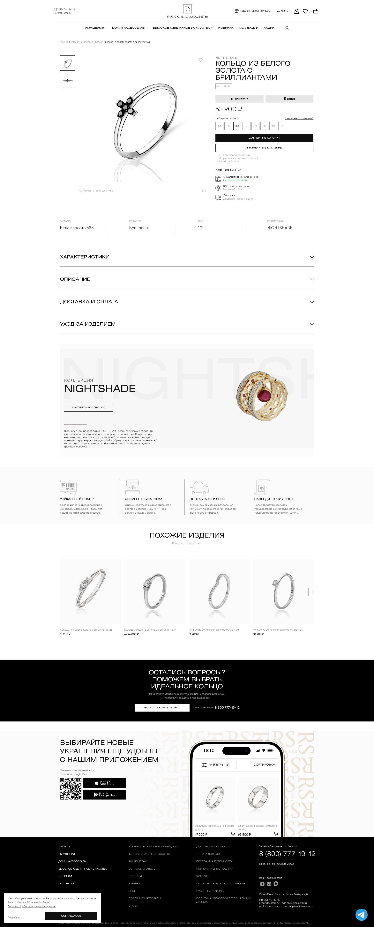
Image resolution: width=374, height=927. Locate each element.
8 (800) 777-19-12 (64, 9)
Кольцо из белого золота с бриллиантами (86, 630)
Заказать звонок (62, 13)
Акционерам (138, 861)
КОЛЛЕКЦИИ (248, 28)
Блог (132, 891)
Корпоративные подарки (215, 869)
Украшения (87, 42)
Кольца (99, 42)
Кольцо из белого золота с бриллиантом (278, 630)
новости (135, 876)
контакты (203, 876)
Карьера (134, 884)
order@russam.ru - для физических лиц (283, 903)
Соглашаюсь (71, 916)
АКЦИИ (269, 28)
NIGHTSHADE (226, 58)
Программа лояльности (214, 861)
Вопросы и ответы (142, 869)
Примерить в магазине (264, 148)
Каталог (75, 42)
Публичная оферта (210, 891)
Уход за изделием (88, 324)
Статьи (133, 906)
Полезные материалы (145, 898)
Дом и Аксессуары (72, 861)
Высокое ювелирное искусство (82, 869)
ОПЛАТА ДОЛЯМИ (208, 854)
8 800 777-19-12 (227, 708)
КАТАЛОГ (64, 847)
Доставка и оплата (89, 302)
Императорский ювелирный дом (153, 847)
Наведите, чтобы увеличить (98, 191)
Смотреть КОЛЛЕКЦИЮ (88, 408)
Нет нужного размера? (299, 118)
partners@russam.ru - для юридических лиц (285, 906)
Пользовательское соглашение (220, 884)
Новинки (226, 28)
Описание (75, 280)
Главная (64, 42)
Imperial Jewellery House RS (150, 854)
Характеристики (84, 257)
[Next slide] (312, 592)
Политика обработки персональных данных (223, 900)
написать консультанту (162, 708)
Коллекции (66, 884)
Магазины (282, 11)
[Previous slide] (61, 592)
